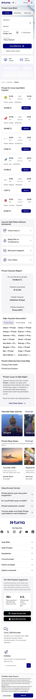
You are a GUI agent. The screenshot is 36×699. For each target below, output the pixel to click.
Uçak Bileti (10, 82)
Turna (3, 82)
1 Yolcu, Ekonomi (8, 40)
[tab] (7, 13)
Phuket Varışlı (8, 323)
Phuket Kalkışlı (20, 323)
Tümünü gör (29, 412)
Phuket (16, 82)
